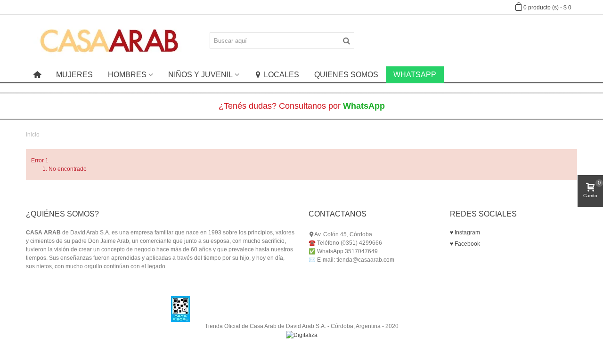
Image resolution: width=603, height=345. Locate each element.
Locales (281, 75)
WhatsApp (414, 75)
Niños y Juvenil (200, 75)
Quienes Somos (346, 75)
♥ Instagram (465, 232)
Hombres (127, 75)
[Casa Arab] (109, 40)
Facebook (466, 244)
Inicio (33, 134)
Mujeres (74, 75)
